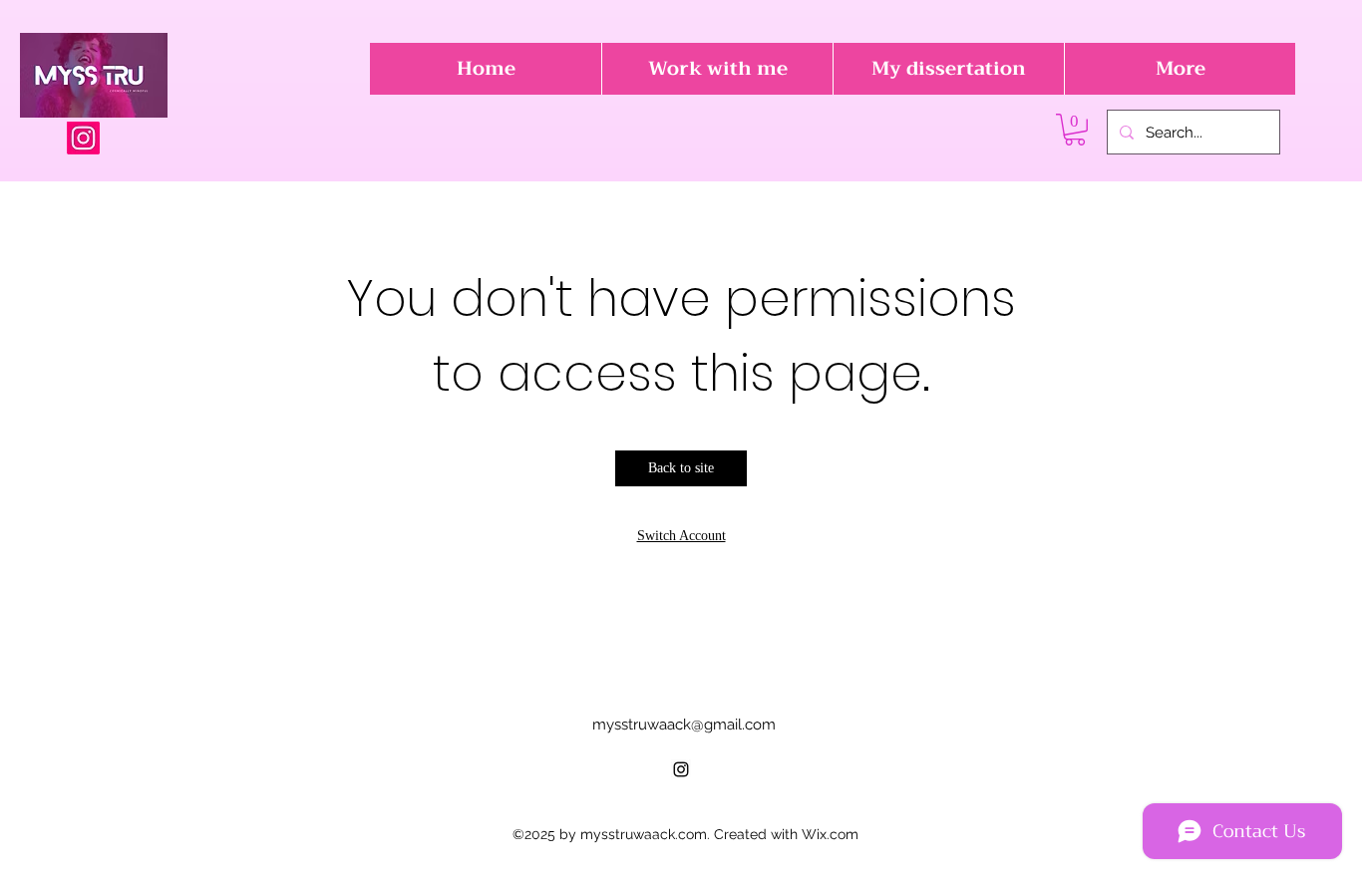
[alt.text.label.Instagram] (83, 138)
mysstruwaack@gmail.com (684, 724)
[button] (1075, 130)
